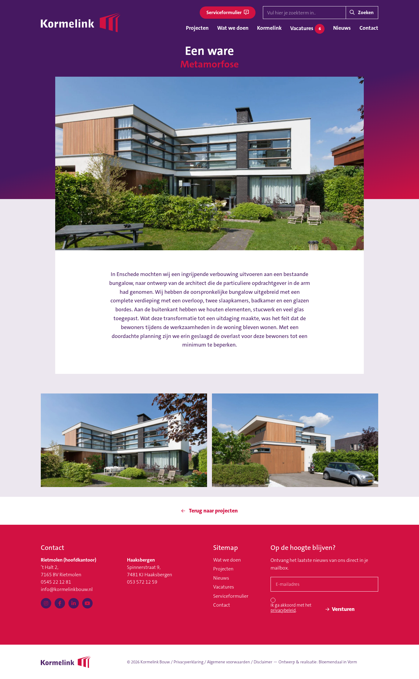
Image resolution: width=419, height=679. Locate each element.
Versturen (343, 609)
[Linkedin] (73, 603)
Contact (368, 28)
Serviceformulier (224, 12)
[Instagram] (46, 603)
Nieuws (342, 28)
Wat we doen (232, 28)
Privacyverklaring (188, 662)
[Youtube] (87, 603)
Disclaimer (263, 662)
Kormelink (269, 28)
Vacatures (305, 28)
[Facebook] (60, 603)
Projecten (197, 28)
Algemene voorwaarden (228, 662)
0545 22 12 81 (56, 582)
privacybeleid (283, 610)
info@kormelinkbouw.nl (67, 589)
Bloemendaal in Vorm (338, 662)
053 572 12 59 (142, 582)
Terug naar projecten (213, 510)
